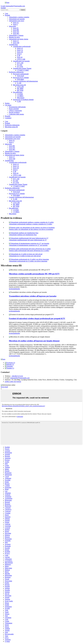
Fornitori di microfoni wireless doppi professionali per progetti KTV (37, 318)
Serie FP (19, 57)
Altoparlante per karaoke (17, 19)
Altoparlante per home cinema (18, 39)
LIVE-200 (20, 87)
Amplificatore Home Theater (22, 68)
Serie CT (16, 41)
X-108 (19, 83)
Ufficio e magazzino (15, 110)
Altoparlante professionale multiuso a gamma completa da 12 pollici (30, 224)
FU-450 (19, 65)
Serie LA (20, 48)
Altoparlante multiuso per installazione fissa (23, 235)
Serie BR (16, 30)
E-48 (18, 55)
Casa (6, 13)
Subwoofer (12, 26)
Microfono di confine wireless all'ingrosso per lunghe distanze (34, 341)
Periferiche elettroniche (16, 72)
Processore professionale (21, 74)
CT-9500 (20, 94)
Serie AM (16, 43)
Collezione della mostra (16, 114)
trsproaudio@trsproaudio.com (20, 378)
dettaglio (17, 289)
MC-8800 (20, 88)
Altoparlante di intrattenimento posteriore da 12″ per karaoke (28, 245)
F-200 (19, 101)
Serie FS (15, 28)
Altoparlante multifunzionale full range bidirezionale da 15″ (28, 240)
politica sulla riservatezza (13, 381)
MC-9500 (20, 90)
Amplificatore (13, 44)
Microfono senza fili (19, 85)
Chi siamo (8, 105)
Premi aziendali (14, 109)
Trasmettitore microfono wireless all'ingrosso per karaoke (32, 296)
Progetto (7, 116)
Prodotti (7, 15)
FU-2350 (20, 66)
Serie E (19, 54)
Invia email (4, 387)
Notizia (7, 103)
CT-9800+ (20, 96)
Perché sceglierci (14, 112)
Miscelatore (20, 98)
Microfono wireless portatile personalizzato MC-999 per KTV (34, 274)
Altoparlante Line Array (16, 21)
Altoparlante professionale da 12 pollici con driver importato (28, 261)
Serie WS (16, 32)
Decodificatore (17, 92)
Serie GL (16, 22)
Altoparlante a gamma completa (19, 17)
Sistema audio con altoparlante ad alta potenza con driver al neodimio (31, 229)
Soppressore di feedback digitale (23, 99)
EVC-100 (20, 63)
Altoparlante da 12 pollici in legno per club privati (25, 256)
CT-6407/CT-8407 (23, 70)
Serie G (15, 24)
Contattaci (8, 118)
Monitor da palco (14, 37)
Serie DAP (20, 76)
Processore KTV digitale (21, 77)
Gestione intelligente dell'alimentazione (25, 81)
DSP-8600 (20, 79)
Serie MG (16, 33)
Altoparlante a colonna (16, 35)
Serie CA (20, 50)
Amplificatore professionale (22, 46)
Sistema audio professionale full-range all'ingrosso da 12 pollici (29, 250)
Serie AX (20, 52)
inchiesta (11, 289)
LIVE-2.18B (21, 59)
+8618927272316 (17, 376)
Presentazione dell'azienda (17, 107)
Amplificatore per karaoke (21, 61)
